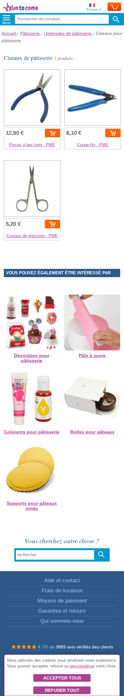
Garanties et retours (62, 611)
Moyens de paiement (62, 601)
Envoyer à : (94, 9)
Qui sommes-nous (62, 621)
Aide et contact (62, 580)
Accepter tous (62, 677)
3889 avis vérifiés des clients (84, 646)
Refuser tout (62, 690)
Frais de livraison (62, 591)
